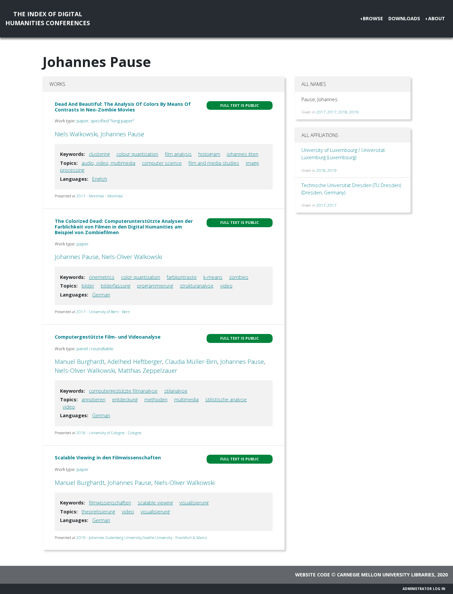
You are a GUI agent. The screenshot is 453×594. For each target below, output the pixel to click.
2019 (353, 111)
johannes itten (242, 154)
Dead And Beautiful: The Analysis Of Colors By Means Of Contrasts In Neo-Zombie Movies (123, 107)
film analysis (178, 154)
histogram (209, 154)
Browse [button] (373, 18)
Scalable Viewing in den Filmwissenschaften (108, 457)
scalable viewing (155, 502)
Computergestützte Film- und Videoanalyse (108, 337)
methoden (155, 399)
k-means (213, 277)
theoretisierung (98, 511)
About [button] (436, 18)
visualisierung (194, 502)
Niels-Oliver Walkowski (131, 257)
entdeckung (125, 399)
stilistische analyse (226, 399)
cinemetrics (101, 277)
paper (83, 244)
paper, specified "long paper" (105, 121)
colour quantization (137, 154)
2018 (343, 111)
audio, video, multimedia (108, 163)
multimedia (186, 399)
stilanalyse (175, 391)
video (226, 286)
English (99, 179)
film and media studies (213, 163)
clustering (99, 154)
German (101, 295)
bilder (88, 286)
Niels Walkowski (76, 134)
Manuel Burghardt (79, 361)
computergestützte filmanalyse (123, 391)
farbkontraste (182, 277)
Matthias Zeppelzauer (147, 370)
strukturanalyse (197, 286)
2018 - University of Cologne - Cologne (108, 432)
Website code (312, 574)
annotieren (93, 399)
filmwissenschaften (110, 502)
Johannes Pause (122, 134)
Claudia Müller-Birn (191, 361)
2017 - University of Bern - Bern (103, 311)
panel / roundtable (95, 349)
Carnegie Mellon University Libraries (385, 574)
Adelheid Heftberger (134, 361)
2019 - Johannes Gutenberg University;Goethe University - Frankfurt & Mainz (141, 537)
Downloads (404, 18)
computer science (162, 163)
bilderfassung (115, 286)
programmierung (155, 286)
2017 (321, 111)
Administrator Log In (424, 588)
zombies (238, 277)
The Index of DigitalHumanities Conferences (47, 18)
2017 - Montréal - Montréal (99, 195)
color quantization (140, 277)
